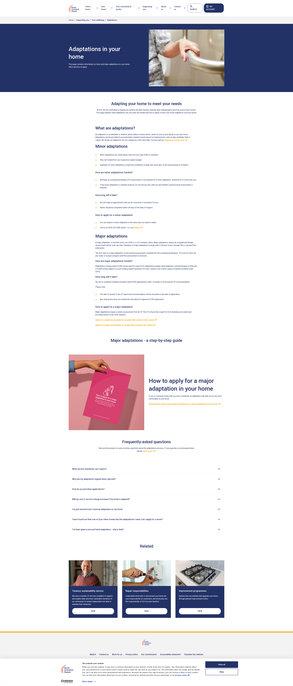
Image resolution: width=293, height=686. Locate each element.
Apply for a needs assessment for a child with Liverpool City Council (124, 325)
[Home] (74, 8)
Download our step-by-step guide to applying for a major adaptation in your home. (183, 404)
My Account (210, 7)
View (93, 611)
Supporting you (147, 7)
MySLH (93, 654)
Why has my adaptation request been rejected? (94, 479)
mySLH (137, 228)
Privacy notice (132, 654)
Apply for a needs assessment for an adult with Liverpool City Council (124, 320)
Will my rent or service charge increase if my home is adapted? (101, 499)
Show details (87, 681)
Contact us (177, 7)
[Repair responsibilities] (146, 573)
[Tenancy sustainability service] (93, 573)
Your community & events (123, 7)
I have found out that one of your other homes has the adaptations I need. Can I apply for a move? (117, 519)
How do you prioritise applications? (88, 489)
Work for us (117, 654)
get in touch (148, 451)
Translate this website (193, 654)
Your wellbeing (98, 20)
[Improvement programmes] (199, 573)
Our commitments (149, 654)
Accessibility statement (170, 654)
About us (163, 7)
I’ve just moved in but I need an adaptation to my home (97, 509)
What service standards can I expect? (89, 469)
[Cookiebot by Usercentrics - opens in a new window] (67, 681)
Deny (222, 672)
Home (71, 20)
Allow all (221, 664)
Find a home (87, 7)
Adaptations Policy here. (174, 140)
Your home (103, 7)
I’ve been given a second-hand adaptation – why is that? (98, 529)
